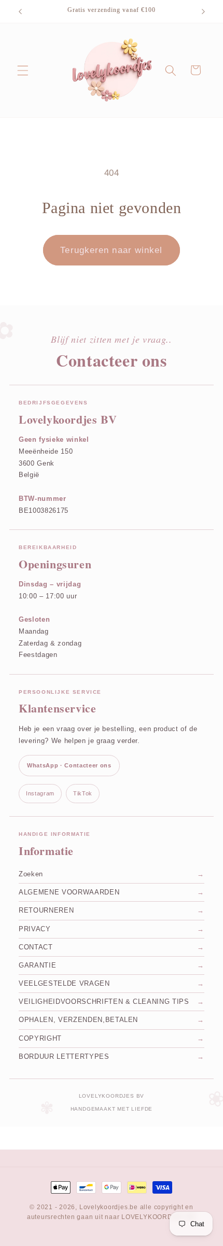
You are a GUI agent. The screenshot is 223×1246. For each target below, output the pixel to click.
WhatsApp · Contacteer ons (69, 765)
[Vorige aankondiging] (20, 11)
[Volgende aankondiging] (203, 11)
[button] (22, 70)
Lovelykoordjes (103, 1207)
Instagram (40, 793)
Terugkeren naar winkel (111, 250)
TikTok (82, 793)
